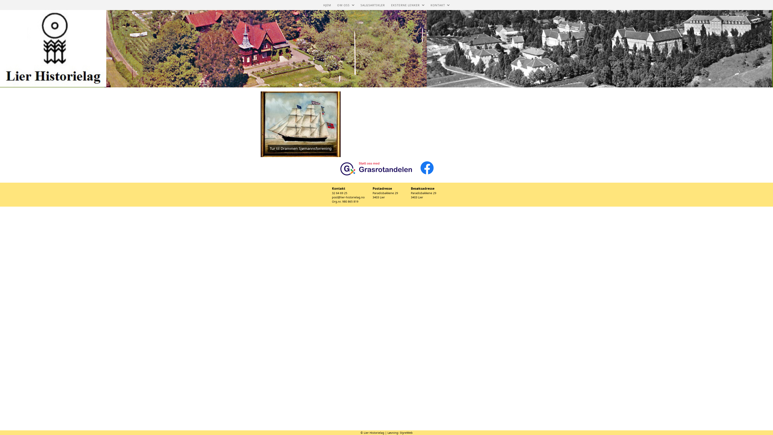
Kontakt (438, 5)
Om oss (343, 5)
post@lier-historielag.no (348, 197)
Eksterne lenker (405, 5)
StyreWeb (406, 433)
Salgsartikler (373, 5)
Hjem (327, 5)
